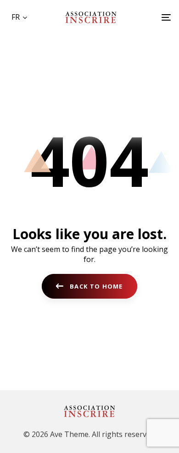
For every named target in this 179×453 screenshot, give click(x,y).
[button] (19, 17)
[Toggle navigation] (144, 17)
